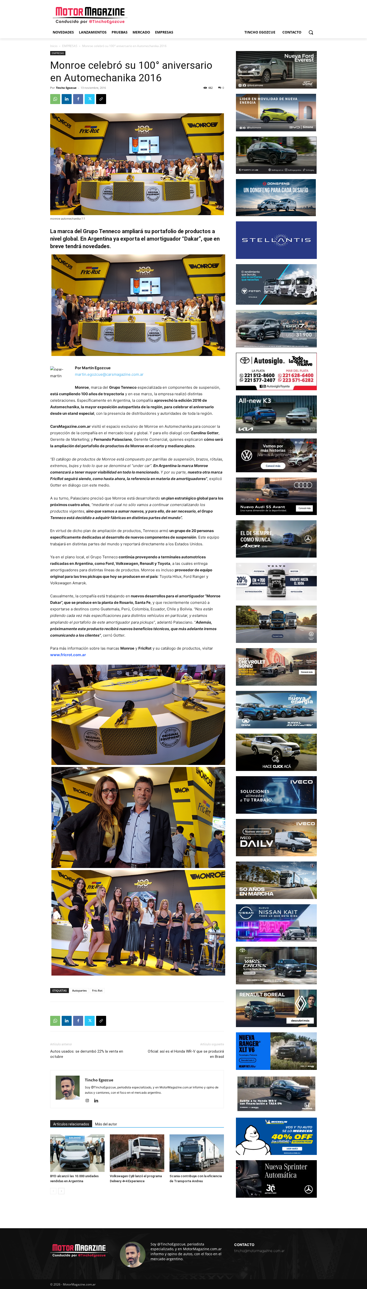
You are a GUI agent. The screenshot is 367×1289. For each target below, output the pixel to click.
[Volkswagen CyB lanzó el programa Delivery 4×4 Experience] (137, 1153)
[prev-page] (53, 1191)
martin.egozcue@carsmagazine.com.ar (109, 374)
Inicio (53, 46)
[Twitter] (90, 99)
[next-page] (61, 1191)
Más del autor (106, 1124)
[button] (311, 32)
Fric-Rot (97, 990)
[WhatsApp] (55, 99)
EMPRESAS (69, 46)
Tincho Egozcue (66, 88)
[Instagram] (89, 1101)
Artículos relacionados (71, 1124)
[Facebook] (78, 99)
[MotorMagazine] (90, 15)
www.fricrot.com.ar (68, 654)
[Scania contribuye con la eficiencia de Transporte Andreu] (197, 1153)
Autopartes (79, 990)
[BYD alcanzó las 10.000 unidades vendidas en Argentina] (77, 1153)
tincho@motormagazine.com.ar (259, 1250)
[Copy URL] (101, 99)
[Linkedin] (67, 99)
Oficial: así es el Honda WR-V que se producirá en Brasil (186, 1054)
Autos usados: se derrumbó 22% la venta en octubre (86, 1054)
